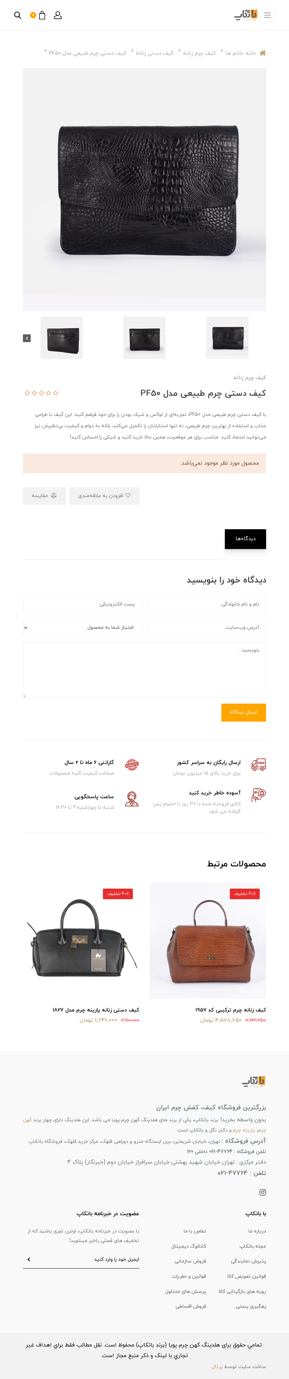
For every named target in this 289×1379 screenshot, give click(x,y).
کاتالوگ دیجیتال (188, 1246)
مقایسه (40, 495)
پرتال (217, 1366)
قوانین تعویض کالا (246, 1276)
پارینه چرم (244, 1130)
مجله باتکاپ (252, 1246)
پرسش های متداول (185, 1291)
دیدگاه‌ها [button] (245, 539)
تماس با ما (195, 1231)
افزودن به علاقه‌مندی (101, 495)
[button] (58, 15)
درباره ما (257, 1231)
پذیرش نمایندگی (248, 1261)
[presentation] (262, 338)
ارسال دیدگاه (243, 712)
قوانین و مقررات (189, 1276)
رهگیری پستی (251, 1306)
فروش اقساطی (191, 1306)
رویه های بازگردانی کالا (242, 1291)
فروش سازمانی (190, 1261)
